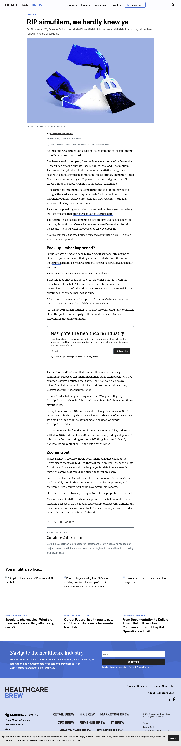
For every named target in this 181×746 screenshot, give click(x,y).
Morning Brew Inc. (160, 714)
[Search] (173, 4)
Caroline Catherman (61, 133)
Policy (78, 740)
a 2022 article (119, 288)
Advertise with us (14, 724)
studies (56, 262)
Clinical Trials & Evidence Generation (81, 144)
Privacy (146, 723)
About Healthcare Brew (161, 692)
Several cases (55, 499)
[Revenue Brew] (92, 722)
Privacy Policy (105, 736)
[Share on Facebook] (49, 522)
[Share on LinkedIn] (61, 522)
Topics (84, 4)
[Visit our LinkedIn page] (168, 699)
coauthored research (78, 478)
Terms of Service (149, 727)
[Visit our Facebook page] (174, 699)
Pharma (59, 144)
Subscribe (122, 351)
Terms (64, 740)
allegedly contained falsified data (93, 213)
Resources (100, 4)
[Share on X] (55, 522)
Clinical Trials (104, 144)
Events (115, 4)
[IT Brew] (117, 722)
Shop (8, 729)
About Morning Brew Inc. (17, 719)
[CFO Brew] (66, 722)
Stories (71, 4)
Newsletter (168, 686)
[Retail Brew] (63, 714)
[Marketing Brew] (114, 714)
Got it (173, 738)
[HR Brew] (87, 714)
